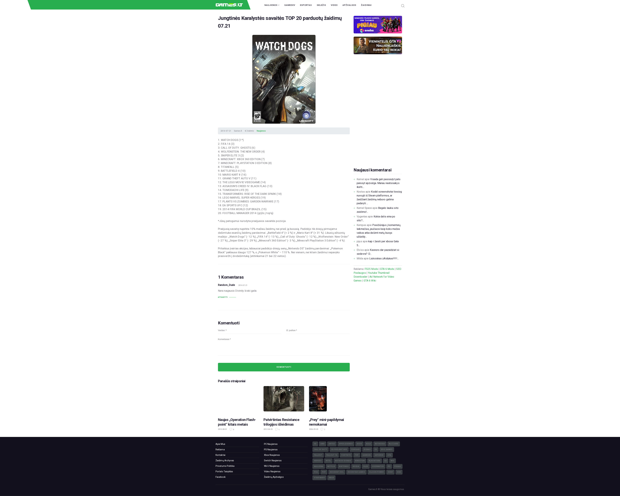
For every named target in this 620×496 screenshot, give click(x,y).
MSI (392, 461)
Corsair (355, 449)
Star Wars (319, 478)
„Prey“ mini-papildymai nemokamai (326, 422)
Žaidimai (366, 5)
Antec (332, 444)
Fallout (318, 455)
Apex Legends (346, 444)
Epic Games (387, 449)
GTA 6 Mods (387, 269)
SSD (399, 472)
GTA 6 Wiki (370, 280)
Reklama (220, 449)
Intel (328, 461)
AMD (322, 444)
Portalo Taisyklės (224, 471)
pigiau (397, 466)
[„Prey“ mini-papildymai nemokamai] (329, 400)
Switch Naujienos (273, 460)
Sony (390, 472)
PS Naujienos (271, 449)
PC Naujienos (271, 444)
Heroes (318, 461)
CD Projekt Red (339, 449)
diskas (367, 449)
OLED (365, 466)
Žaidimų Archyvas (225, 460)
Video (334, 5)
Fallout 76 (331, 455)
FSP (357, 455)
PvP (324, 472)
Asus (359, 444)
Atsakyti (223, 297)
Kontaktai (220, 455)
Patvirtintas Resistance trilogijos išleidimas (281, 422)
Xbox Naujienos (272, 455)
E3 (376, 449)
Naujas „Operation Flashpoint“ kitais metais (237, 422)
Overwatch (378, 466)
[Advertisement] (378, 115)
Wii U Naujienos (272, 466)
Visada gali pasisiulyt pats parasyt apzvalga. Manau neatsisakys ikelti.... (378, 183)
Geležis (321, 5)
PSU (316, 472)
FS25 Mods (371, 269)
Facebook (221, 477)
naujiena (318, 466)
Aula (368, 444)
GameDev (289, 5)
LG (385, 461)
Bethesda (380, 444)
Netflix (331, 466)
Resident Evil (337, 472)
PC (389, 466)
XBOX (331, 478)
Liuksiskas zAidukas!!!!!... (384, 258)
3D (315, 444)
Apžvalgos (349, 5)
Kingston (360, 461)
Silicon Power (376, 472)
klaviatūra (374, 461)
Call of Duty (320, 449)
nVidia (356, 466)
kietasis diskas (343, 461)
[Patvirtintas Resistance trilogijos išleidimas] (284, 400)
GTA (389, 455)
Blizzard (393, 444)
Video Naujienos (272, 471)
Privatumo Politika (225, 466)
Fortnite (346, 455)
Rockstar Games (356, 472)
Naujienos (271, 5)
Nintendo (344, 466)
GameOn (367, 455)
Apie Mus (220, 444)
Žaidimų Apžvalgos (274, 477)
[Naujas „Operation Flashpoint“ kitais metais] (238, 400)
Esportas (306, 5)
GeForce (379, 455)
